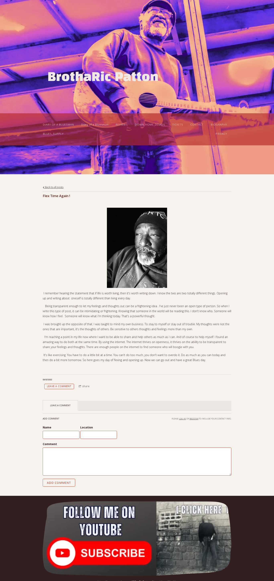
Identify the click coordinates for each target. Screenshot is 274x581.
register (194, 418)
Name (47, 427)
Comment (50, 444)
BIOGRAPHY (219, 124)
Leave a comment (59, 386)
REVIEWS (122, 124)
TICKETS (177, 124)
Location (86, 427)
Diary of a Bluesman (95, 124)
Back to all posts (53, 187)
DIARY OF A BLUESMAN (58, 124)
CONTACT (196, 124)
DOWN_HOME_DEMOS (150, 124)
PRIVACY (221, 134)
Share (86, 386)
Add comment (59, 483)
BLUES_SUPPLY (53, 134)
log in (182, 418)
